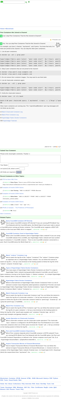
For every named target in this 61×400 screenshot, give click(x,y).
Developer (8, 387)
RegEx (46, 387)
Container (12, 378)
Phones (12, 389)
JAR (25, 387)
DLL (29, 387)
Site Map (43, 383)
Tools (6, 380)
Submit (19, 172)
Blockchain (10, 28)
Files (32, 387)
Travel (18, 389)
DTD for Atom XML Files (9, 179)
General (23, 378)
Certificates (39, 387)
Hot (6, 383)
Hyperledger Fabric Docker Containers (14, 117)
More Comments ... (6, 213)
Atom (38, 383)
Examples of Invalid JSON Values (13, 187)
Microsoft (39, 378)
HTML (29, 378)
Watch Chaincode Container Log (12, 112)
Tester (2, 387)
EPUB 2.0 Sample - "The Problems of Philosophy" (18, 207)
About (10, 383)
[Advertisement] (30, 16)
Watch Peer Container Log (10, 114)
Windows (20, 387)
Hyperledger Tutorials (10, 120)
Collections (17, 383)
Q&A (55, 387)
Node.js (46, 378)
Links (51, 387)
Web (20, 380)
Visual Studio (13, 380)
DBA (14, 387)
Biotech (3, 389)
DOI (7, 389)
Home (2, 28)
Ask (52, 383)
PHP (50, 378)
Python (55, 378)
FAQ (23, 383)
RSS (1, 380)
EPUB (18, 378)
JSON (34, 378)
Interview (28, 383)
